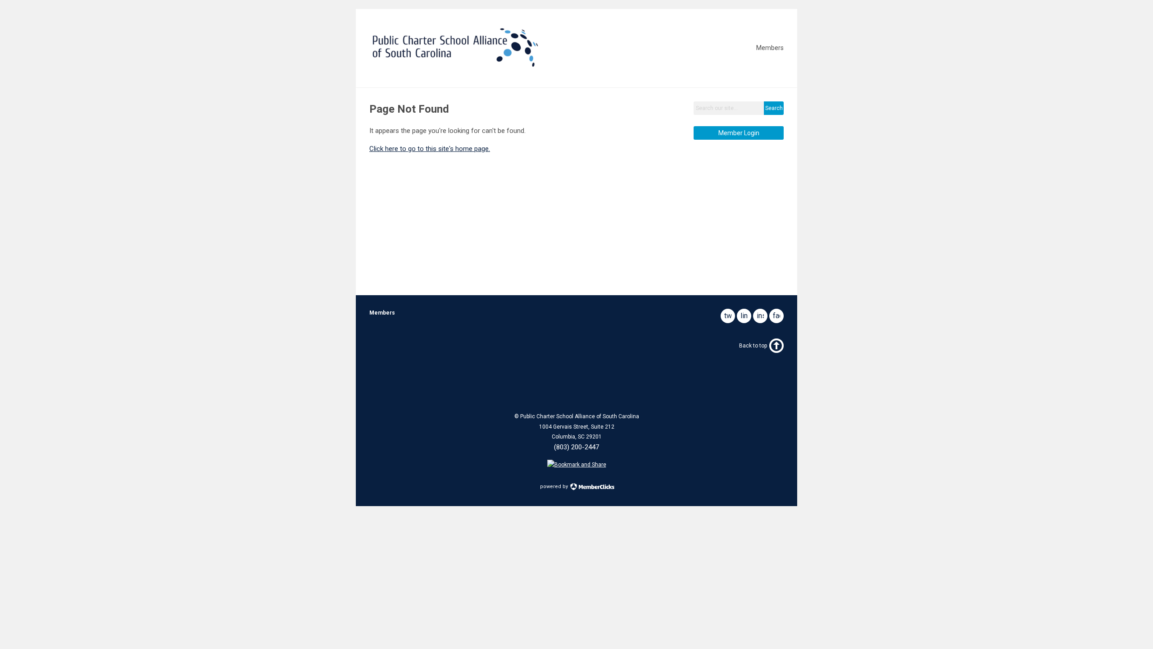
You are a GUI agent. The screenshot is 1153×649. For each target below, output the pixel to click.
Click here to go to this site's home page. (429, 149)
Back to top (753, 346)
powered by (554, 486)
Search (774, 108)
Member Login (738, 133)
